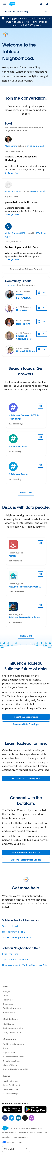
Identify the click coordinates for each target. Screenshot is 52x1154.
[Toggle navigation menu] (46, 12)
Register (34, 21)
